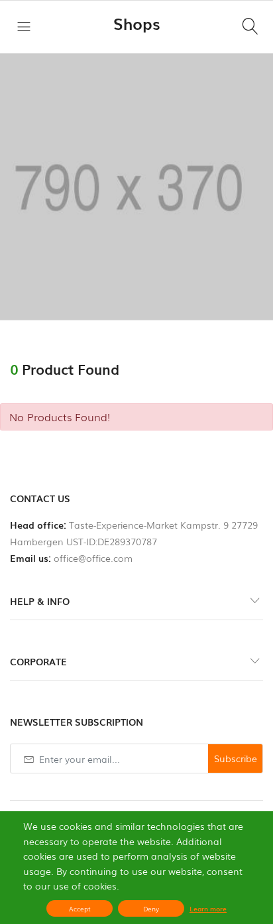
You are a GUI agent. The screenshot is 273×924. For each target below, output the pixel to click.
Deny (151, 908)
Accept (80, 908)
